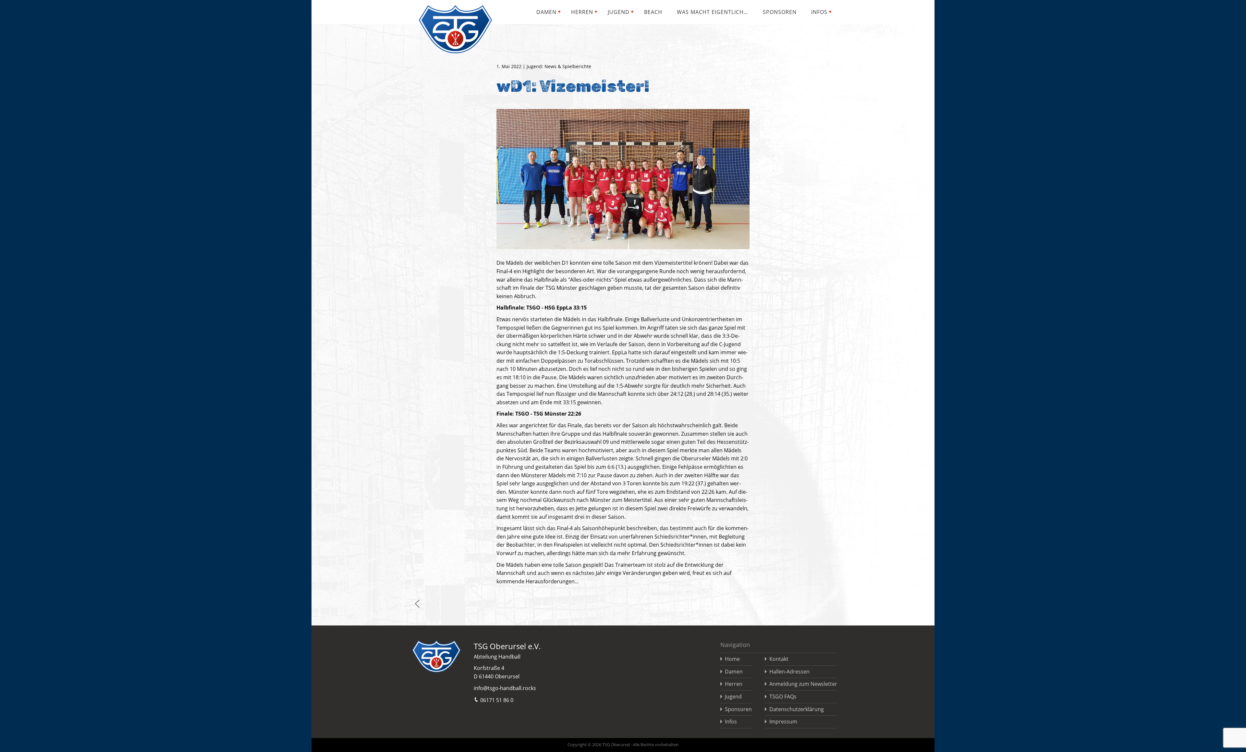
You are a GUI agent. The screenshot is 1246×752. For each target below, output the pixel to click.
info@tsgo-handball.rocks (505, 688)
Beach (653, 12)
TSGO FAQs (783, 696)
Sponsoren (780, 12)
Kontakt (778, 658)
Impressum (783, 721)
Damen (546, 12)
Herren (582, 12)
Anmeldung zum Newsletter (803, 683)
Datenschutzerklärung (796, 709)
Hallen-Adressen (789, 671)
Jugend (618, 12)
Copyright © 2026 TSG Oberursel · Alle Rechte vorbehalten (623, 744)
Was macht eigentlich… (712, 12)
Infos (819, 12)
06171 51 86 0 (496, 700)
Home (732, 658)
